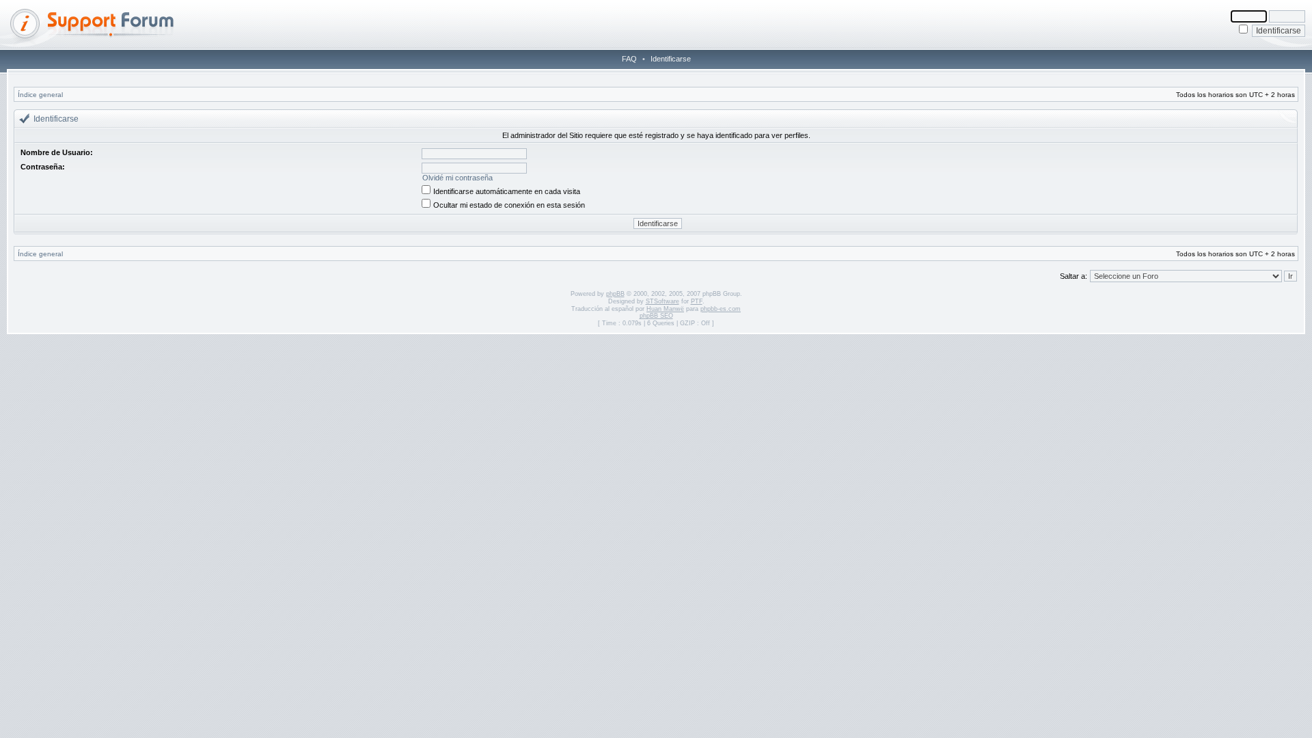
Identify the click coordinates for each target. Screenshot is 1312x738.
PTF (696, 301)
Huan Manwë (665, 308)
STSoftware (662, 301)
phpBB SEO (656, 315)
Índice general (40, 94)
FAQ (629, 59)
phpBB (615, 293)
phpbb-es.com (720, 308)
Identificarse (671, 59)
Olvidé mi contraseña (457, 178)
